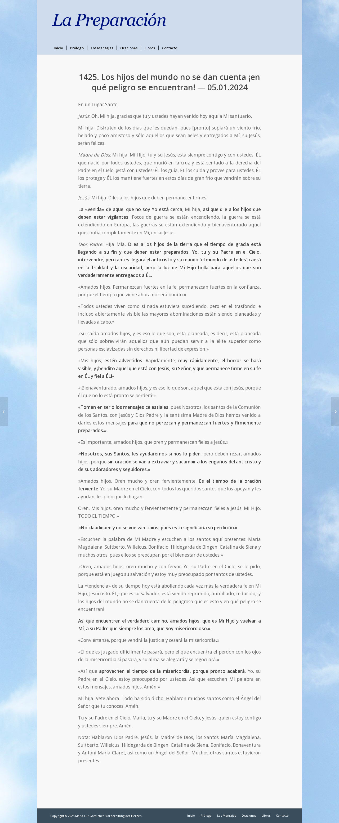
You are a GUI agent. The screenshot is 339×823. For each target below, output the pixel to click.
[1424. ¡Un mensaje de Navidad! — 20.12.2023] (4, 411)
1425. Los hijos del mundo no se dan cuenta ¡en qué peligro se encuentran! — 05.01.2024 (169, 82)
